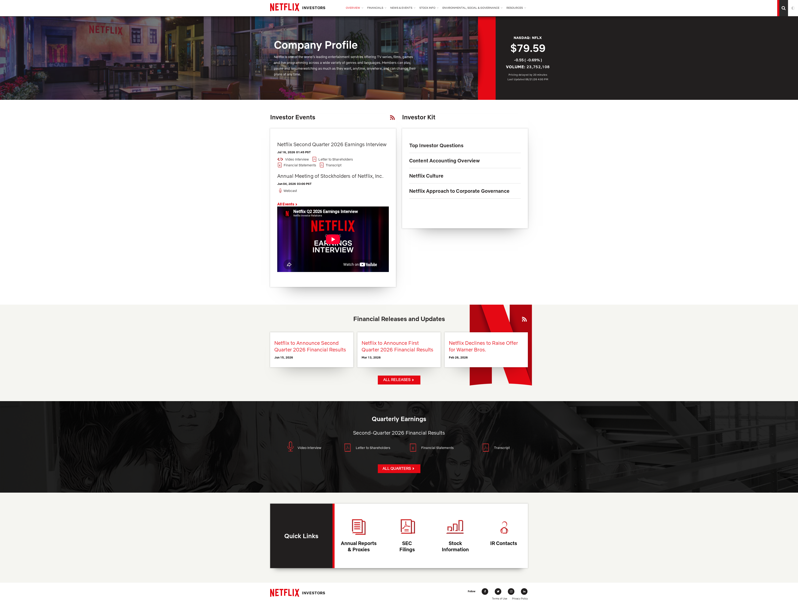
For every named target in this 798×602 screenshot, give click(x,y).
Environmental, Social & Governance (470, 7)
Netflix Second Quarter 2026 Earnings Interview (332, 144)
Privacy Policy (520, 598)
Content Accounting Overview (444, 162)
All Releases (396, 379)
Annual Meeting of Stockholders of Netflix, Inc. (330, 176)
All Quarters (397, 468)
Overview (353, 7)
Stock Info (427, 7)
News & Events (401, 7)
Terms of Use (499, 598)
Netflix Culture (426, 177)
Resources (514, 7)
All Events (285, 204)
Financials (375, 7)
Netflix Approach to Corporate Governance (459, 193)
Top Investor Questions (436, 145)
